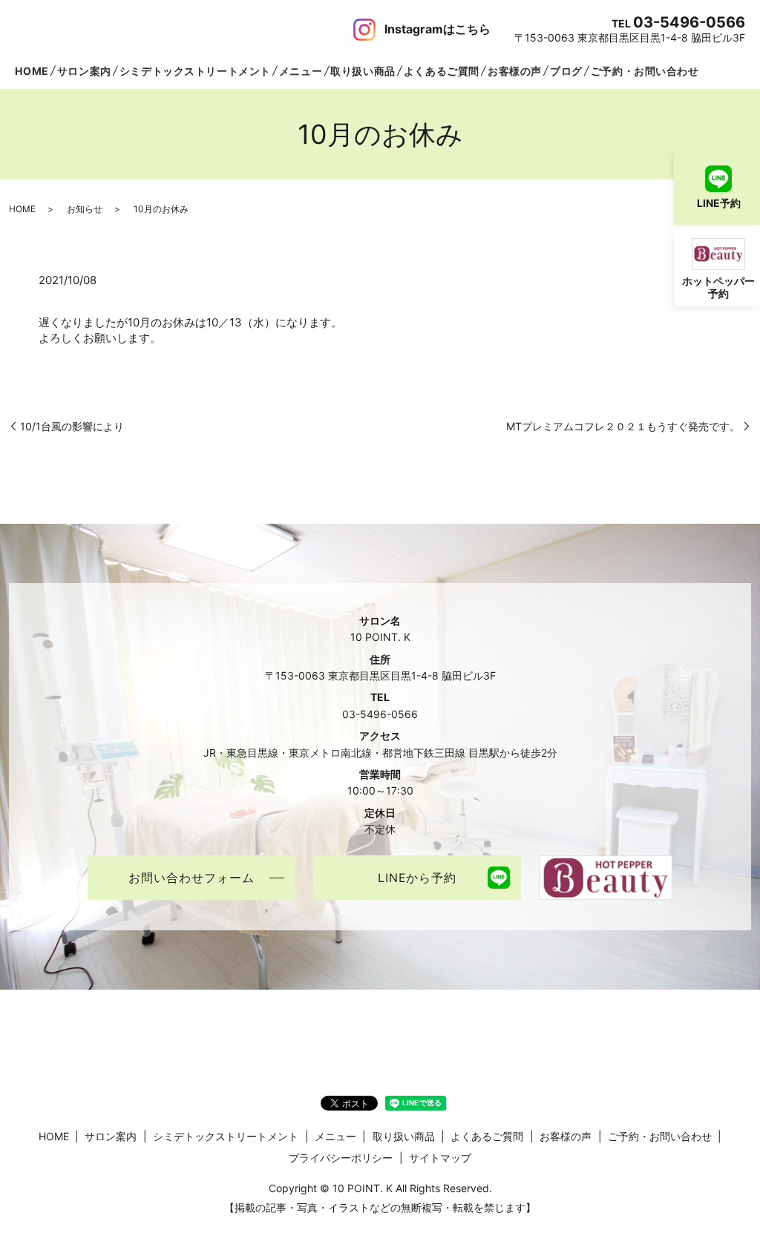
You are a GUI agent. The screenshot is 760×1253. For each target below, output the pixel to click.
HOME (31, 71)
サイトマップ (440, 1157)
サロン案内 (84, 71)
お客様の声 (515, 71)
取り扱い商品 (362, 71)
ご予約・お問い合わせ (645, 71)
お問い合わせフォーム (191, 877)
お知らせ (84, 208)
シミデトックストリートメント (195, 71)
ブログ (566, 71)
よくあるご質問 (441, 71)
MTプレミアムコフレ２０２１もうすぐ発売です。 (623, 426)
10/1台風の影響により (72, 426)
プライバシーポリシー (341, 1157)
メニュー (300, 71)
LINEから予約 (417, 877)
